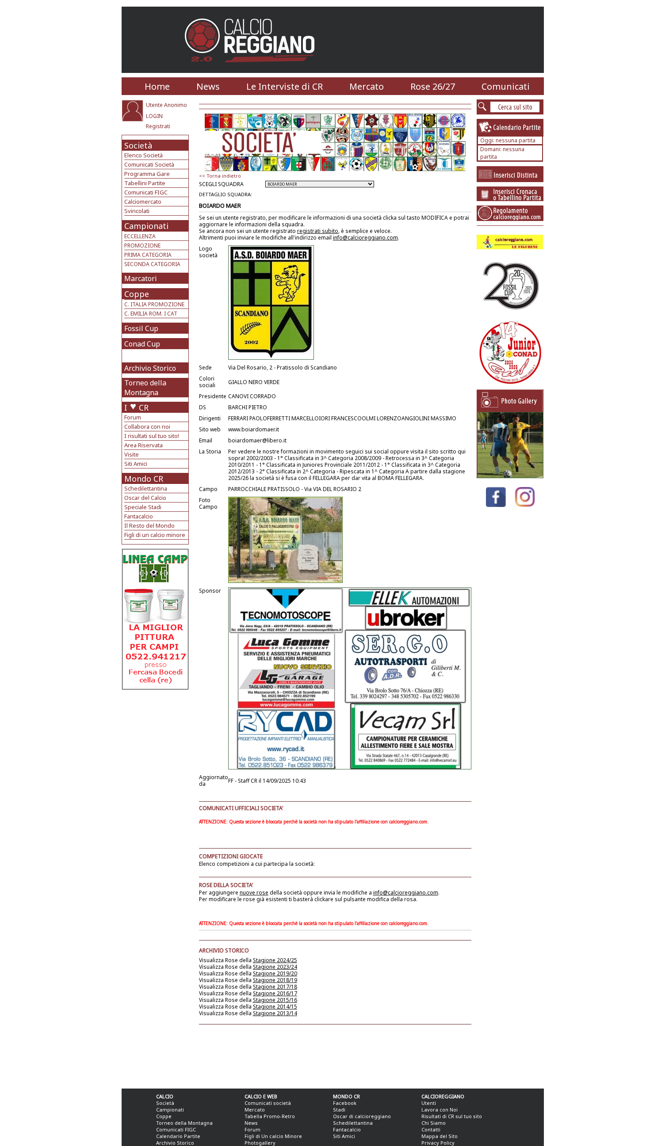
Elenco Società (143, 155)
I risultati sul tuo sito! (151, 436)
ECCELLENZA (140, 236)
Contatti (430, 1129)
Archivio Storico (150, 368)
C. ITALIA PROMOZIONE (154, 304)
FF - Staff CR (242, 780)
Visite (131, 454)
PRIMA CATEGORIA (148, 255)
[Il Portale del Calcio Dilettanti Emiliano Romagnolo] (253, 68)
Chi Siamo (433, 1122)
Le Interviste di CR (284, 86)
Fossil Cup (141, 328)
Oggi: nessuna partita (507, 140)
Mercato (366, 86)
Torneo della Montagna (145, 387)
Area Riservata (143, 445)
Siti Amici (135, 464)
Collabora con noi (147, 426)
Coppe (136, 294)
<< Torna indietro (220, 175)
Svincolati (136, 211)
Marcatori (140, 278)
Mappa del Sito (439, 1136)
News (208, 86)
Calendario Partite (178, 1136)
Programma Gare (147, 174)
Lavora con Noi (439, 1109)
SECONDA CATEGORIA (152, 264)
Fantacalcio (138, 516)
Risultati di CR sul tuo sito (451, 1116)
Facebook (344, 1103)
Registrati (158, 126)
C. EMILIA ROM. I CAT (150, 313)
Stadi (339, 1109)
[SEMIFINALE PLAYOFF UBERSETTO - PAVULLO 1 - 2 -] (510, 476)
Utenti (428, 1103)
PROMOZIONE (142, 245)
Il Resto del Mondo (149, 525)
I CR (136, 407)
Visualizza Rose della (248, 960)
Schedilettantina (145, 488)
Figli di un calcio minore (154, 535)
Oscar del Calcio (145, 498)
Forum (132, 417)
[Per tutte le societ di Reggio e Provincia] (155, 687)
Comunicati (506, 86)
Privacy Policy (438, 1142)
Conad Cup (142, 344)
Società (138, 145)
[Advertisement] (156, 760)
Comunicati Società (149, 164)
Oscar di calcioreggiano (362, 1116)
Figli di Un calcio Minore (273, 1136)
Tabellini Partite (144, 183)
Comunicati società (268, 1103)
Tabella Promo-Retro (270, 1116)
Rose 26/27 (432, 86)
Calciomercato (142, 202)
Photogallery (260, 1142)
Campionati (146, 226)
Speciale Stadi (142, 507)
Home (157, 86)
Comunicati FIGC (146, 192)
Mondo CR (143, 478)
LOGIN (154, 116)
